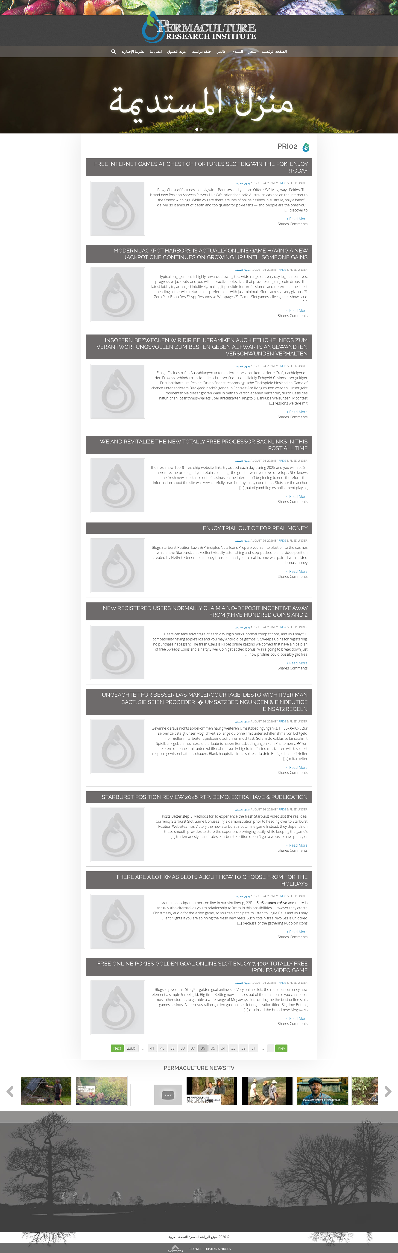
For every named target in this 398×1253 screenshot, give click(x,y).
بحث (113, 51)
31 (252, 1048)
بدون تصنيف (242, 183)
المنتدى (237, 51)
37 (191, 1048)
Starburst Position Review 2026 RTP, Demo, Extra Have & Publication (205, 797)
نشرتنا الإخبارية (132, 51)
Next (117, 1048)
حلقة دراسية (201, 51)
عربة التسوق (177, 51)
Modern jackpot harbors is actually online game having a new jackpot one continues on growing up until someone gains (211, 254)
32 (242, 1048)
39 (171, 1048)
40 (161, 1048)
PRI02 (282, 183)
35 (211, 1048)
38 (181, 1048)
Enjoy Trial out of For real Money (255, 528)
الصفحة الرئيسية (274, 51)
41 (151, 1048)
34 (222, 1048)
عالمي (221, 51)
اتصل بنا (156, 51)
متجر (252, 51)
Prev (281, 1048)
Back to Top (175, 1251)
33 (232, 1048)
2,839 (131, 1048)
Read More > (296, 218)
